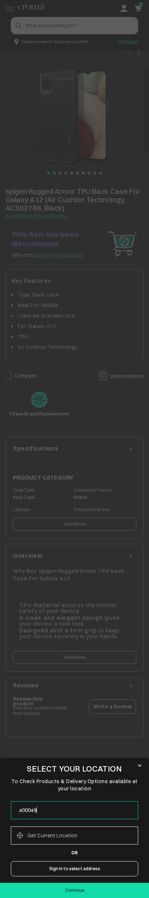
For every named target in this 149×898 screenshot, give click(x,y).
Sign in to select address (74, 868)
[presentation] (74, 810)
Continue (74, 890)
